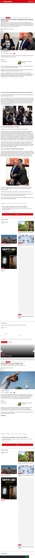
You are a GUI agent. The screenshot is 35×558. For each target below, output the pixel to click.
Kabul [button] (27, 556)
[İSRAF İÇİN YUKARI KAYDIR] (9, 240)
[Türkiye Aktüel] (7, 1)
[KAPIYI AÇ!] (9, 283)
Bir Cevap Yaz (4, 323)
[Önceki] (1, 351)
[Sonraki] (33, 351)
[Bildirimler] (33, 1)
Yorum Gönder (4, 342)
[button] (29, 1)
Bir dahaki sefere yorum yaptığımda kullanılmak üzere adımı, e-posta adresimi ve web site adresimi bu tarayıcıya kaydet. (17, 339)
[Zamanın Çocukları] (9, 62)
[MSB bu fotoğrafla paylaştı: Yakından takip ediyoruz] (26, 283)
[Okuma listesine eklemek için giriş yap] (14, 53)
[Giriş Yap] (31, 1)
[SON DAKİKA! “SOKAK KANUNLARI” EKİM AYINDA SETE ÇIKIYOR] (17, 351)
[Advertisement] (17, 9)
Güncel (4, 28)
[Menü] (2, 1)
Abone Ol (17, 214)
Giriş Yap (10, 342)
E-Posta (19, 335)
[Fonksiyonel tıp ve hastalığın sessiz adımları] (26, 240)
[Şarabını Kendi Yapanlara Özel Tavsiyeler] (26, 62)
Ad (2, 335)
